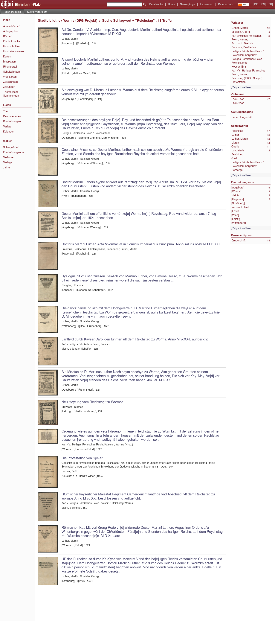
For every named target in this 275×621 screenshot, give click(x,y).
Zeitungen (9, 87)
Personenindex (12, 116)
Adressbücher (11, 26)
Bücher (7, 36)
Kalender (8, 131)
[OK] (144, 4)
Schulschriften (11, 71)
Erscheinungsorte (13, 152)
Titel (5, 111)
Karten (7, 56)
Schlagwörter (11, 147)
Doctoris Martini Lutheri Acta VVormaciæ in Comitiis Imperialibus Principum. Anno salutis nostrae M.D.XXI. (141, 244)
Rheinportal (10, 66)
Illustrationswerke (13, 51)
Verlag (7, 126)
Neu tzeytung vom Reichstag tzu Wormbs (92, 402)
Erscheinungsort (12, 121)
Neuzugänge (187, 4)
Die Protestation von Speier (82, 458)
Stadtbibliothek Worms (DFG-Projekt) (67, 20)
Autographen (11, 31)
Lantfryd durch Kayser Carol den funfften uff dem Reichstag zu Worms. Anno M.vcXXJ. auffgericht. (135, 339)
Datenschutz (225, 4)
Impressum (206, 4)
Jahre (6, 167)
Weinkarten (10, 76)
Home (171, 4)
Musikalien (9, 61)
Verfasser (8, 157)
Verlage (7, 162)
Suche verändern (37, 11)
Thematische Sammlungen (11, 93)
